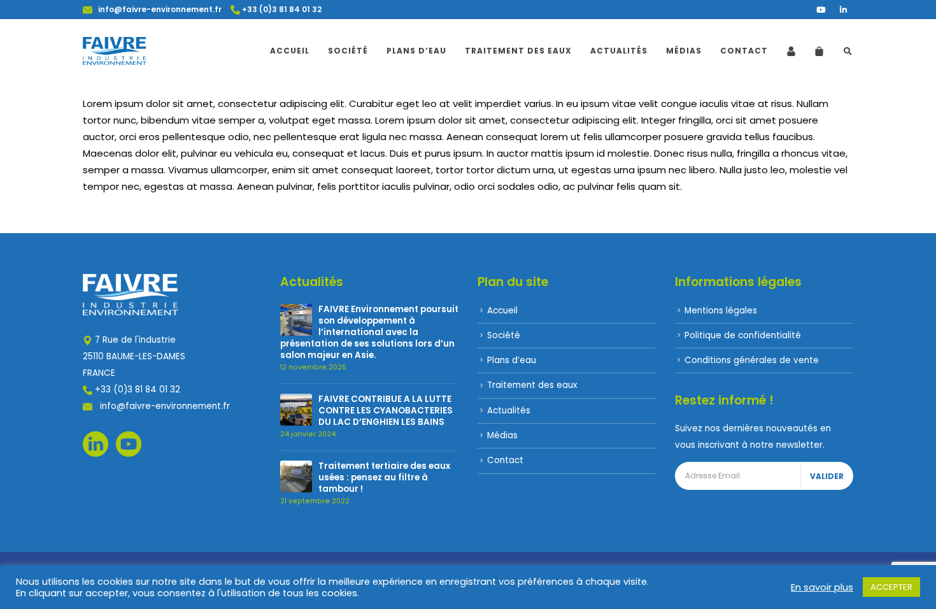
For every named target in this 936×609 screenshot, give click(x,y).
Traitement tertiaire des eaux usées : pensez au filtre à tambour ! (384, 477)
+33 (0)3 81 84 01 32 (281, 9)
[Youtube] (820, 9)
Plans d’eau (416, 50)
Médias (684, 50)
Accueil (289, 50)
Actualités (619, 50)
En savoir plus (822, 587)
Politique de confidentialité (742, 335)
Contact (744, 50)
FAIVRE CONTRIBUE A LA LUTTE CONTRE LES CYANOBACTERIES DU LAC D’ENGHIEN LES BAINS (385, 410)
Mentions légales (720, 310)
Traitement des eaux (518, 50)
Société (348, 50)
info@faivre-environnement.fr (157, 9)
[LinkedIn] (843, 9)
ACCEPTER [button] (891, 587)
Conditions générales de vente (751, 360)
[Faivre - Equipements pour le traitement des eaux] (114, 51)
